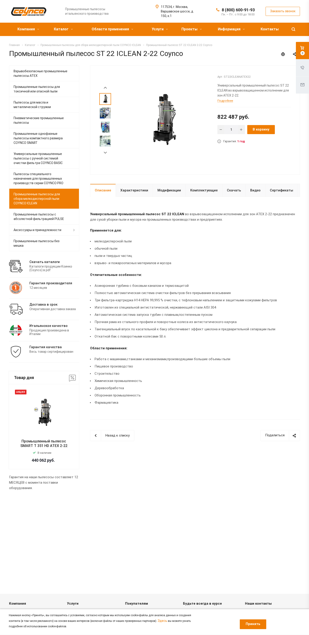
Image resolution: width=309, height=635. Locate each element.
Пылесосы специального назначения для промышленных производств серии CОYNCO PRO (38, 178)
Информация (229, 29)
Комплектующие (204, 190)
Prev (105, 87)
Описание (103, 190)
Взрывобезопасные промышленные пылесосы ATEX (40, 73)
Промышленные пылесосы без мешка (36, 243)
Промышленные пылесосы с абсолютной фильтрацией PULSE (39, 216)
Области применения (111, 29)
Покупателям (136, 603)
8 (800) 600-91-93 (238, 9)
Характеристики (134, 190)
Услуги (158, 29)
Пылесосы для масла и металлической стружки (32, 105)
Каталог (61, 29)
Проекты (189, 29)
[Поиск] (293, 29)
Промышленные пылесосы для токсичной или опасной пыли (37, 89)
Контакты (270, 29)
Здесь (162, 621)
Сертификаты (281, 190)
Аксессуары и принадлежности (37, 230)
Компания (26, 29)
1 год (241, 141)
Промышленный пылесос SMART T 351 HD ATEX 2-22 (43, 443)
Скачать (234, 190)
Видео (255, 190)
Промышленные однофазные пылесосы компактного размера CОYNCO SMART (38, 138)
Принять (253, 624)
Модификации (169, 190)
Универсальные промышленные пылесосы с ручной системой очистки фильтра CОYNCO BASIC (38, 158)
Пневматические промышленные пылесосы (39, 120)
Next (105, 153)
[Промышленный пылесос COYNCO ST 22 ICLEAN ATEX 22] (163, 120)
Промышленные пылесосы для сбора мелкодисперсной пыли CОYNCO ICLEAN (37, 198)
